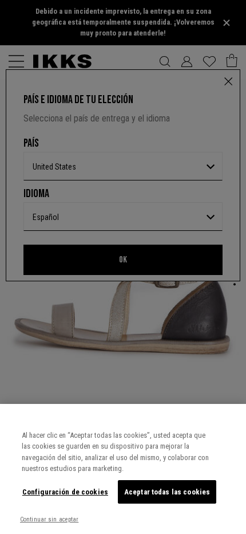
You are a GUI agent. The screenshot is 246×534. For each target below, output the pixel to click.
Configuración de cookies (65, 492)
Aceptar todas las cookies (167, 492)
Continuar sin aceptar (49, 519)
